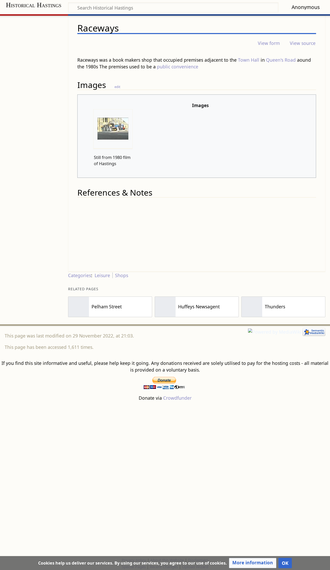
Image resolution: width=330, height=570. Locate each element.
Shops (121, 275)
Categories (79, 275)
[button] (252, 563)
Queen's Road (281, 60)
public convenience (177, 66)
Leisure (102, 275)
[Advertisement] (165, 479)
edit (117, 86)
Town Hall (248, 60)
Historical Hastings (33, 5)
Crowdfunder (177, 398)
